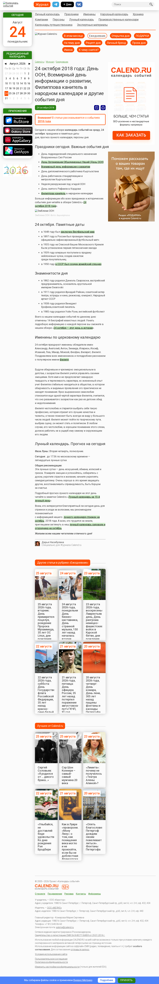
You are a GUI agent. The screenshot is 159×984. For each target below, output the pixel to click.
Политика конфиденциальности (51, 962)
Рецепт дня (93, 42)
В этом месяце (73, 35)
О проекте (40, 894)
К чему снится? (89, 49)
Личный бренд (116, 42)
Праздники (71, 14)
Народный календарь (114, 14)
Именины (89, 14)
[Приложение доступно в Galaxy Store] (17, 130)
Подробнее (106, 980)
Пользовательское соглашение (51, 959)
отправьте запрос (80, 949)
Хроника (138, 14)
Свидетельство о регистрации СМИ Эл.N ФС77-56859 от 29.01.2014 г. (70, 935)
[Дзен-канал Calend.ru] (67, 4)
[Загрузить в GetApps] (17, 151)
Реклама (68, 894)
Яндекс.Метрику (82, 980)
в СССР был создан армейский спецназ (78, 264)
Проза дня (139, 42)
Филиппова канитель (53, 193)
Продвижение (55, 894)
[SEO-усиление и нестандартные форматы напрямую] (131, 143)
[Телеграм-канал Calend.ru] (55, 4)
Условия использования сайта (51, 954)
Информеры (94, 894)
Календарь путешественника (53, 24)
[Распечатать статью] (103, 107)
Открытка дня (120, 35)
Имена (68, 49)
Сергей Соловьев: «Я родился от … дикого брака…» (46, 774)
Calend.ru (39, 62)
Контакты (81, 894)
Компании (41, 19)
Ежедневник (97, 35)
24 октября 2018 (45, 107)
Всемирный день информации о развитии (65, 166)
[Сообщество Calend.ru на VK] (79, 4)
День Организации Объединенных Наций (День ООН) (72, 162)
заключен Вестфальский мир (78, 231)
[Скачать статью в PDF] (96, 107)
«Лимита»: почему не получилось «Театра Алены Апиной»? (94, 775)
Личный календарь (47, 14)
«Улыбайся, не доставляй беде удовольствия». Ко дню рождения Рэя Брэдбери (48, 837)
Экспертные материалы (92, 24)
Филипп (64, 359)
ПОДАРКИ (142, 35)
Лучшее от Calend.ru (50, 725)
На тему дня (72, 42)
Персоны (59, 19)
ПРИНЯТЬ (126, 980)
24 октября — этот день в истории (73, 327)
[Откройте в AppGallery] (17, 140)
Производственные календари (118, 19)
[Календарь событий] (17, 4)
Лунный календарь (81, 19)
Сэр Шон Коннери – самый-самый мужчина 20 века (69, 775)
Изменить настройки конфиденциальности (57, 967)
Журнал (50, 62)
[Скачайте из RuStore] (17, 120)
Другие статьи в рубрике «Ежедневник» (62, 562)
